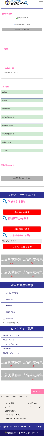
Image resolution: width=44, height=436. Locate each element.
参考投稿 (9, 306)
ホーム (7, 407)
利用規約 (33, 403)
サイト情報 (9, 403)
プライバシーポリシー (13, 415)
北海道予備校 (10, 312)
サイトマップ (35, 407)
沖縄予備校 (9, 299)
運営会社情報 (10, 411)
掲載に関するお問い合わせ (15, 418)
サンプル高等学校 (12, 293)
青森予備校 (9, 318)
